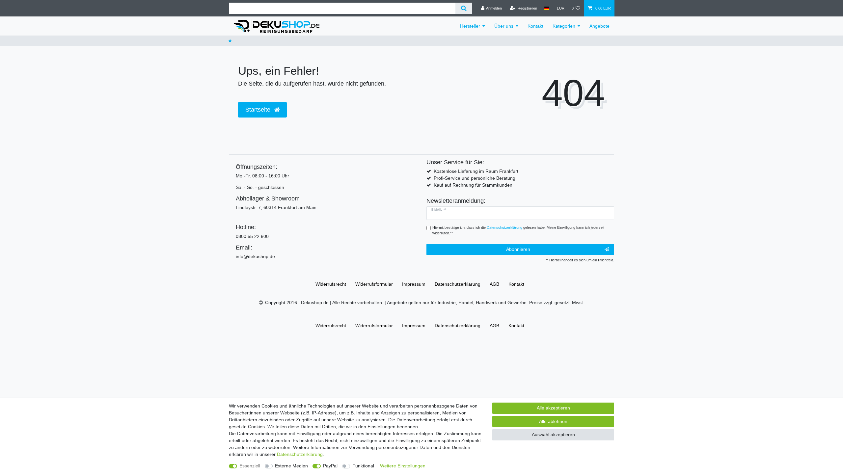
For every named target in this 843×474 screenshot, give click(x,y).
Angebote (599, 26)
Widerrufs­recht (330, 284)
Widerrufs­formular (374, 284)
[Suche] (463, 8)
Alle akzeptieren (553, 407)
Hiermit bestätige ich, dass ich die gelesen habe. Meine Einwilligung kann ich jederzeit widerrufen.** (518, 230)
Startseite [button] (258, 109)
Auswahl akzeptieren (553, 434)
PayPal (330, 465)
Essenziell (249, 465)
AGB (494, 284)
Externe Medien (291, 465)
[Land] (547, 8)
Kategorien (564, 26)
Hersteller (470, 26)
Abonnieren (518, 249)
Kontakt (535, 26)
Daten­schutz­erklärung (457, 284)
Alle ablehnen (553, 421)
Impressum (413, 284)
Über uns (503, 26)
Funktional (363, 465)
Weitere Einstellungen (402, 465)
